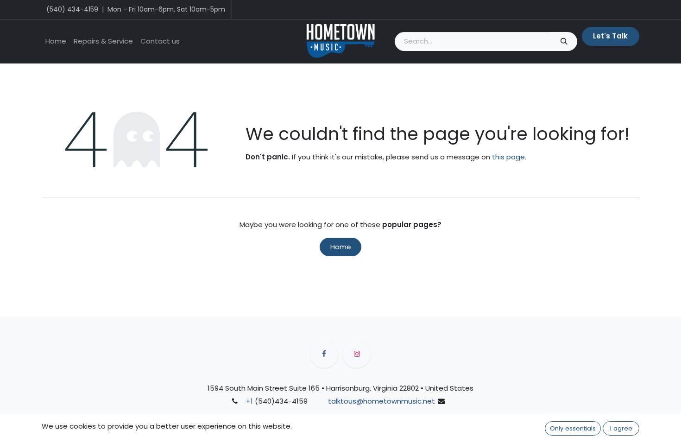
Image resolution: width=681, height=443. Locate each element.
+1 (249, 401)
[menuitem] (56, 41)
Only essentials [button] (573, 428)
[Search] (563, 41)
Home (340, 247)
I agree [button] (621, 428)
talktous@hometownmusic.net (381, 401)
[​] (324, 354)
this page (508, 157)
